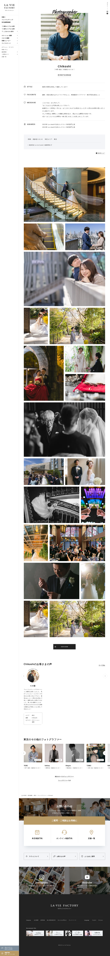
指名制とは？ (101, 153)
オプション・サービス (8, 47)
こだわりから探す (9, 31)
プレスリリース (72, 920)
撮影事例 (4, 52)
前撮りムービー (6, 40)
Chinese (100, 920)
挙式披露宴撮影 (6, 22)
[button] (105, 753)
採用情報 (42, 920)
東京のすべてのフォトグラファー (64, 776)
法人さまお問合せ (62, 920)
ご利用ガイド (5, 54)
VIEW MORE (64, 647)
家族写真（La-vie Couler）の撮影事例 (39, 145)
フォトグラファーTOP (64, 780)
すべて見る (102, 665)
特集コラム (5, 49)
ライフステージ (6, 43)
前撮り (4, 17)
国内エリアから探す (9, 26)
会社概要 (36, 920)
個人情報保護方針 (51, 920)
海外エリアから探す (9, 29)
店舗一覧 (4, 56)
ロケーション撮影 (7, 35)
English (94, 920)
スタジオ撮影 (5, 38)
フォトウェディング (7, 19)
